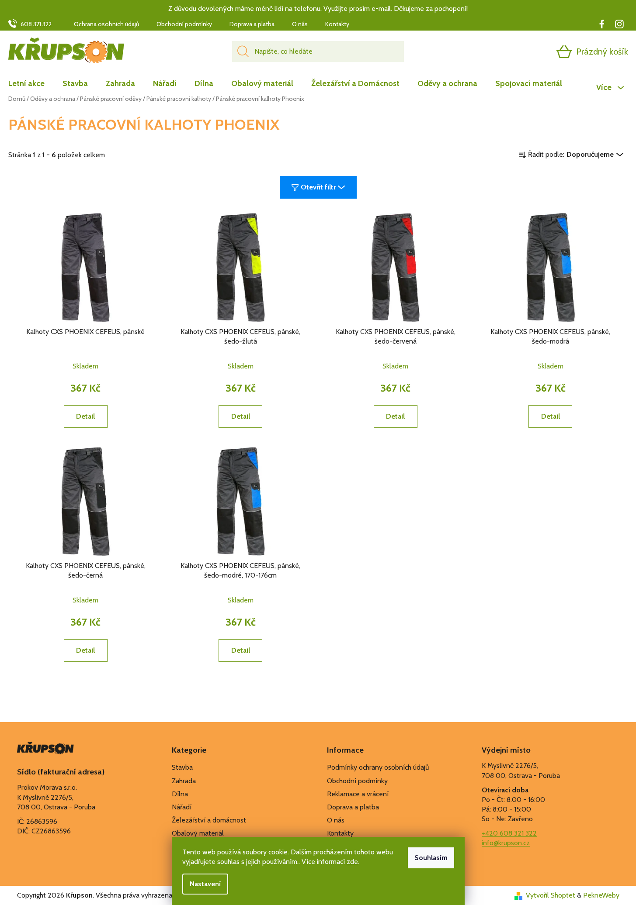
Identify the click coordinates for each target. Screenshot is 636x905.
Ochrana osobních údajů (106, 24)
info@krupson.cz (506, 843)
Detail (85, 416)
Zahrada (184, 781)
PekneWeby (601, 895)
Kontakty (337, 24)
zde (352, 861)
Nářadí (181, 807)
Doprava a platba (252, 24)
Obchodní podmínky (184, 24)
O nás (300, 24)
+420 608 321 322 (509, 833)
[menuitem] (30, 83)
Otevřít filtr (318, 187)
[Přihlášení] (530, 51)
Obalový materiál (198, 833)
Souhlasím (431, 857)
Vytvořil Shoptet (550, 895)
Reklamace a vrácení (358, 794)
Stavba (182, 767)
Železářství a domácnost (209, 820)
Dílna (180, 794)
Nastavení (205, 884)
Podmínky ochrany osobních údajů (378, 767)
